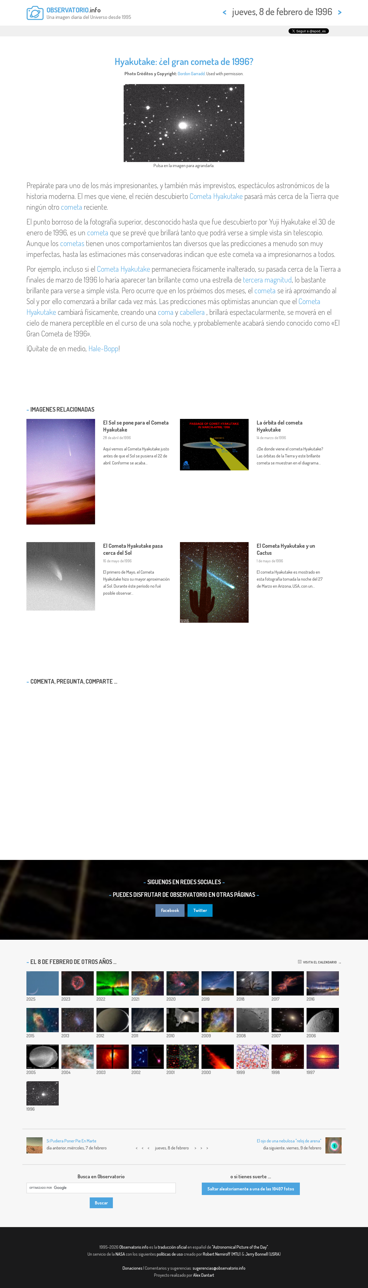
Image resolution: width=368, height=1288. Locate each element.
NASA (120, 1254)
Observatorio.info (133, 1247)
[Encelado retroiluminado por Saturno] (112, 1020)
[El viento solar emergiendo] (253, 1057)
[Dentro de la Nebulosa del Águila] (218, 1020)
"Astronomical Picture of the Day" (240, 1247)
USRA (274, 1254)
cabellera (192, 312)
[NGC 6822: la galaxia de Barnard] (77, 1020)
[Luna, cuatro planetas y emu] (218, 983)
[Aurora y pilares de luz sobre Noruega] (112, 983)
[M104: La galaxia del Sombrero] (323, 1057)
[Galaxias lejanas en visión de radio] (182, 1057)
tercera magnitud (267, 279)
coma (165, 312)
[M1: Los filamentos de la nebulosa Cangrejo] (288, 1057)
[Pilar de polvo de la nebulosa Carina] (42, 1020)
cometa (71, 207)
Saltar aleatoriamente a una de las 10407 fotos (250, 1188)
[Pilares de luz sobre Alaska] (323, 983)
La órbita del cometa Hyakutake (280, 426)
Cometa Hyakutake (216, 196)
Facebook (170, 910)
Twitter (200, 910)
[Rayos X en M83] (112, 1057)
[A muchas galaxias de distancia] (288, 1020)
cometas (72, 243)
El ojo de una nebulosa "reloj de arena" (289, 1141)
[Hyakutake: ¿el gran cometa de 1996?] (42, 1093)
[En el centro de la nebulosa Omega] (77, 1057)
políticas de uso (170, 1254)
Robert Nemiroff (216, 1254)
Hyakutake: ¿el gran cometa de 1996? (184, 61)
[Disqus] (184, 758)
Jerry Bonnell (256, 1254)
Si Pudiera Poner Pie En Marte (71, 1141)
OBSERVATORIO (68, 9)
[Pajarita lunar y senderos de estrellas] (253, 983)
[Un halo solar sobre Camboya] (182, 1020)
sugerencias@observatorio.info (219, 1268)
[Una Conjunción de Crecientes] (42, 983)
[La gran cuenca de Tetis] (323, 1020)
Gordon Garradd (191, 73)
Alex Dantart (203, 1275)
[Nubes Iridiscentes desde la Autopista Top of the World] (147, 1020)
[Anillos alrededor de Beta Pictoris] (218, 1057)
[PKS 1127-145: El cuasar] (147, 1057)
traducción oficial (172, 1247)
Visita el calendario (319, 962)
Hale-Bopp (103, 348)
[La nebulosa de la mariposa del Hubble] (288, 983)
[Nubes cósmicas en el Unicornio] (182, 983)
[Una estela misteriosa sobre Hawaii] (42, 1057)
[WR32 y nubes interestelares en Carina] (147, 983)
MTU (235, 1254)
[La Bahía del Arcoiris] (253, 1020)
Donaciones (133, 1268)
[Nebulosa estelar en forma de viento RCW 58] (77, 983)
